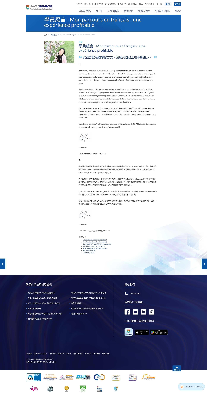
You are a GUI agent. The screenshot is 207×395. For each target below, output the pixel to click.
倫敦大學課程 (76, 303)
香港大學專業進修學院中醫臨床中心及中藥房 (88, 293)
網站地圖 (97, 354)
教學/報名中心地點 (40, 354)
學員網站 (133, 4)
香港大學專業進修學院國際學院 (40, 319)
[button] (161, 4)
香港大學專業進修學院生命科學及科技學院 (44, 303)
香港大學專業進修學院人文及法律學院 (42, 298)
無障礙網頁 (106, 354)
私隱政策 (88, 354)
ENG (86, 4)
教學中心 (123, 4)
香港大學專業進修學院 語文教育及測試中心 (87, 308)
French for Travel (89, 253)
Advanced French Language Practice (95, 248)
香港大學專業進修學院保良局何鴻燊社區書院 (45, 314)
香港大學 (80, 4)
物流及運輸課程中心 (79, 314)
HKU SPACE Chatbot (193, 387)
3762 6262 (134, 293)
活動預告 (100, 4)
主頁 (45, 35)
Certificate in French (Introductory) (95, 240)
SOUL (141, 4)
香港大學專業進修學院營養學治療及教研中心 (88, 298)
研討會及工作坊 (110, 4)
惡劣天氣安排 (149, 4)
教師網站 (61, 354)
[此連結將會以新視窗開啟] (142, 332)
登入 (169, 4)
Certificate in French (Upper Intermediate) (97, 244)
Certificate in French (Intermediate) (95, 242)
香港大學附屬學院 (34, 308)
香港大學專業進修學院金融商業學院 (41, 293)
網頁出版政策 (78, 354)
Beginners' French (89, 250)
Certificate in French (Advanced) (94, 246)
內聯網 (69, 354)
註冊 (178, 4)
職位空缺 (29, 354)
